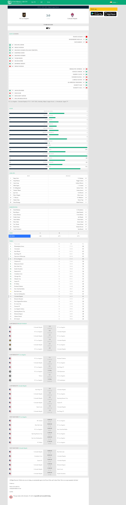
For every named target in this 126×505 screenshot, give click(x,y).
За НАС (11, 491)
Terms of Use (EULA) (14, 486)
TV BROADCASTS (48, 24)
